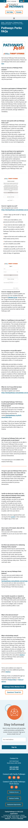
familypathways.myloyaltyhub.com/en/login (14, 581)
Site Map (9, 817)
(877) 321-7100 (14, 769)
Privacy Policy (12, 679)
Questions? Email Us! (14, 692)
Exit (21, 1)
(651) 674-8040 (14, 767)
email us (22, 655)
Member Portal (12, 297)
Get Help (10, 12)
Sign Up (14, 747)
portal (13, 517)
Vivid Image (20, 818)
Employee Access (14, 792)
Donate (18, 12)
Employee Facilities (14, 798)
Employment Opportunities (14, 804)
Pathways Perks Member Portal (14, 687)
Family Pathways (14, 5)
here (2, 63)
